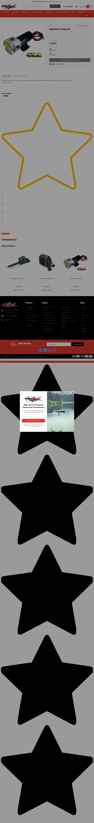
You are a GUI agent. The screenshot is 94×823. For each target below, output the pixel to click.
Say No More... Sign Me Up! (33, 420)
